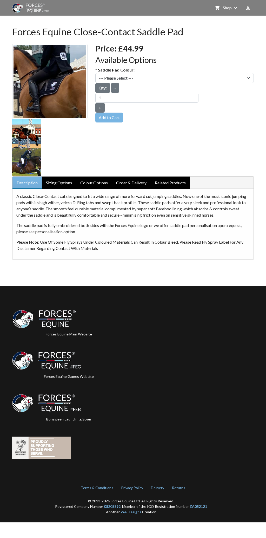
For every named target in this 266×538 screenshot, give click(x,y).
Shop (227, 7)
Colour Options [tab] (94, 182)
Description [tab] (27, 182)
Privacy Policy (132, 487)
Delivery (157, 487)
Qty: (103, 87)
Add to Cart (109, 117)
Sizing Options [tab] (59, 182)
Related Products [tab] (170, 182)
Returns (178, 487)
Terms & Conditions (97, 487)
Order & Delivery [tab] (131, 182)
